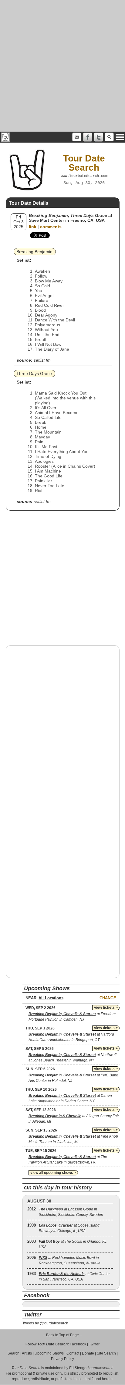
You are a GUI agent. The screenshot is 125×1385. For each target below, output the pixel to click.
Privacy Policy (62, 1359)
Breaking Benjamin (34, 251)
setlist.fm (42, 360)
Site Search (106, 1353)
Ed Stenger (78, 1368)
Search (13, 1353)
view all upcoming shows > (53, 1173)
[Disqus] (62, 728)
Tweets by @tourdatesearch (45, 1323)
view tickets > (106, 1007)
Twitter (94, 1344)
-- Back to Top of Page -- (62, 1335)
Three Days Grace (34, 373)
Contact (72, 1353)
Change (108, 998)
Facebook (78, 1344)
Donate (88, 1353)
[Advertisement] (62, 66)
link (32, 226)
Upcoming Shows (49, 1353)
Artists (27, 1353)
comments (51, 226)
